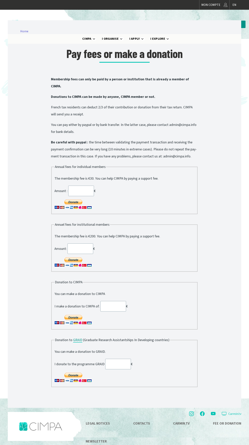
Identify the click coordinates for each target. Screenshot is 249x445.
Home (24, 31)
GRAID (77, 340)
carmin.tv (181, 423)
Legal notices (98, 423)
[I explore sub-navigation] (170, 39)
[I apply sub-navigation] (144, 39)
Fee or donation (227, 423)
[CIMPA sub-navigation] (96, 39)
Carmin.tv (234, 414)
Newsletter (96, 441)
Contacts (141, 423)
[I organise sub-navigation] (123, 39)
